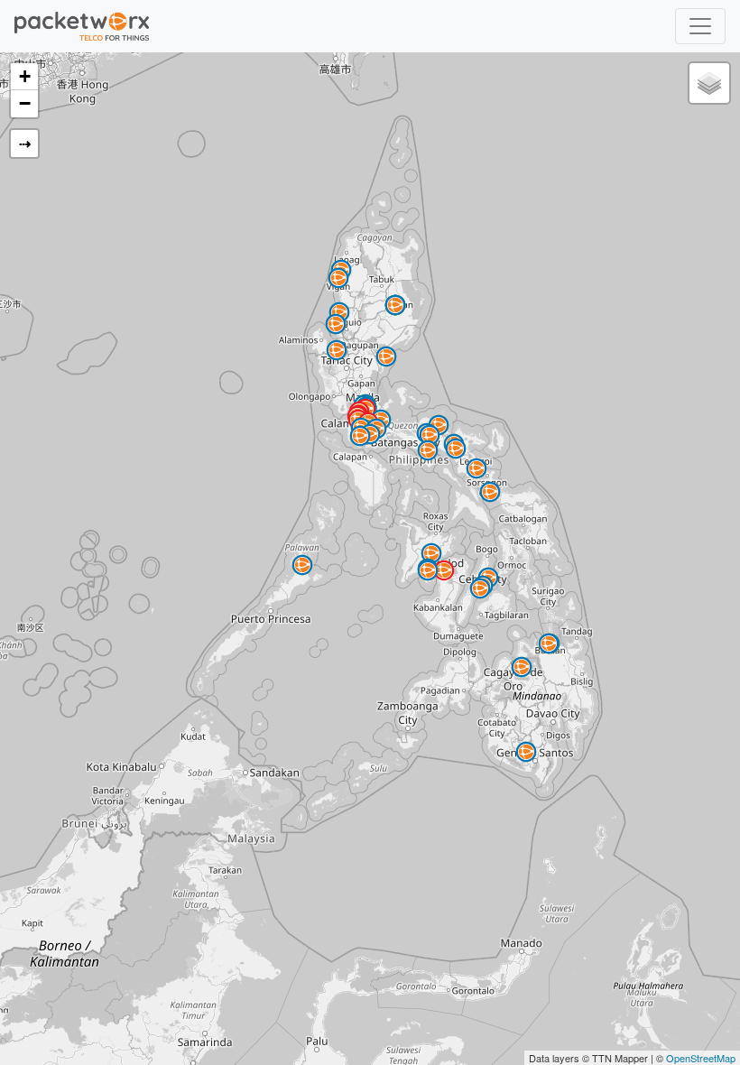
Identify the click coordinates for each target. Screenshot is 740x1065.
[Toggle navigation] (700, 26)
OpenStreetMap (700, 1058)
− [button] (25, 103)
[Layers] (709, 83)
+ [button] (25, 76)
